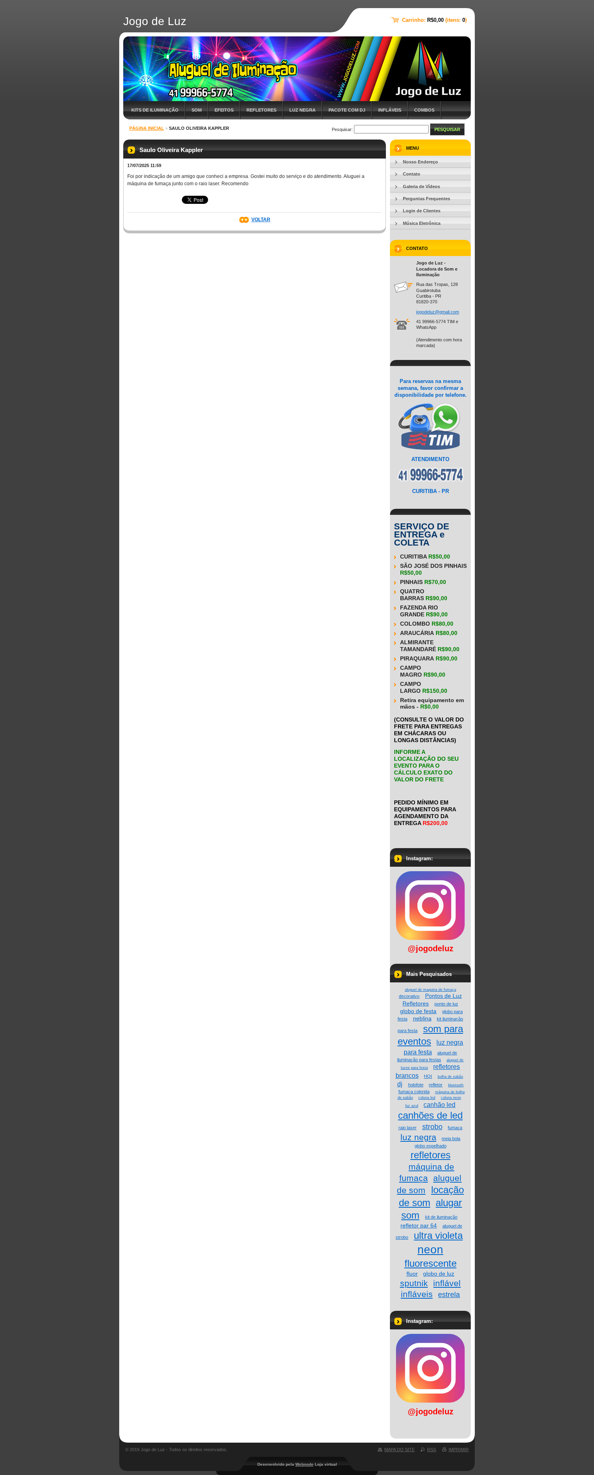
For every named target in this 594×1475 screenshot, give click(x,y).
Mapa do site (399, 1449)
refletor (435, 1084)
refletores (431, 1154)
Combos (424, 110)
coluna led (426, 1098)
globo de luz (438, 1273)
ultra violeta (438, 1235)
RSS (431, 1449)
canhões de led (430, 1115)
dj (399, 1084)
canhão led (439, 1104)
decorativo (409, 996)
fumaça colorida (414, 1091)
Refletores (261, 110)
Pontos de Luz (443, 996)
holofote (415, 1084)
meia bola (451, 1138)
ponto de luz (446, 1003)
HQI (428, 1076)
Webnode (304, 1464)
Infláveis (389, 110)
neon (430, 1249)
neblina (422, 1018)
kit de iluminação (441, 1217)
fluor (412, 1273)
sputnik (414, 1283)
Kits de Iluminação (155, 110)
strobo (432, 1126)
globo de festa (418, 1011)
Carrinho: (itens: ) (434, 20)
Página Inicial (146, 128)
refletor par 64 (418, 1225)
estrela (449, 1294)
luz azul (411, 1106)
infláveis (417, 1294)
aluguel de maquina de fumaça (430, 990)
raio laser (407, 1127)
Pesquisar (447, 129)
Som (197, 110)
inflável (447, 1283)
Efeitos (224, 110)
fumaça (455, 1127)
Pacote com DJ (347, 110)
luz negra (418, 1137)
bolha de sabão (450, 1077)
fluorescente (430, 1263)
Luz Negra (302, 110)
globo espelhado (431, 1145)
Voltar (260, 219)
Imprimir (459, 1449)
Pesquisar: (342, 129)
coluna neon (451, 1098)
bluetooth (455, 1085)
